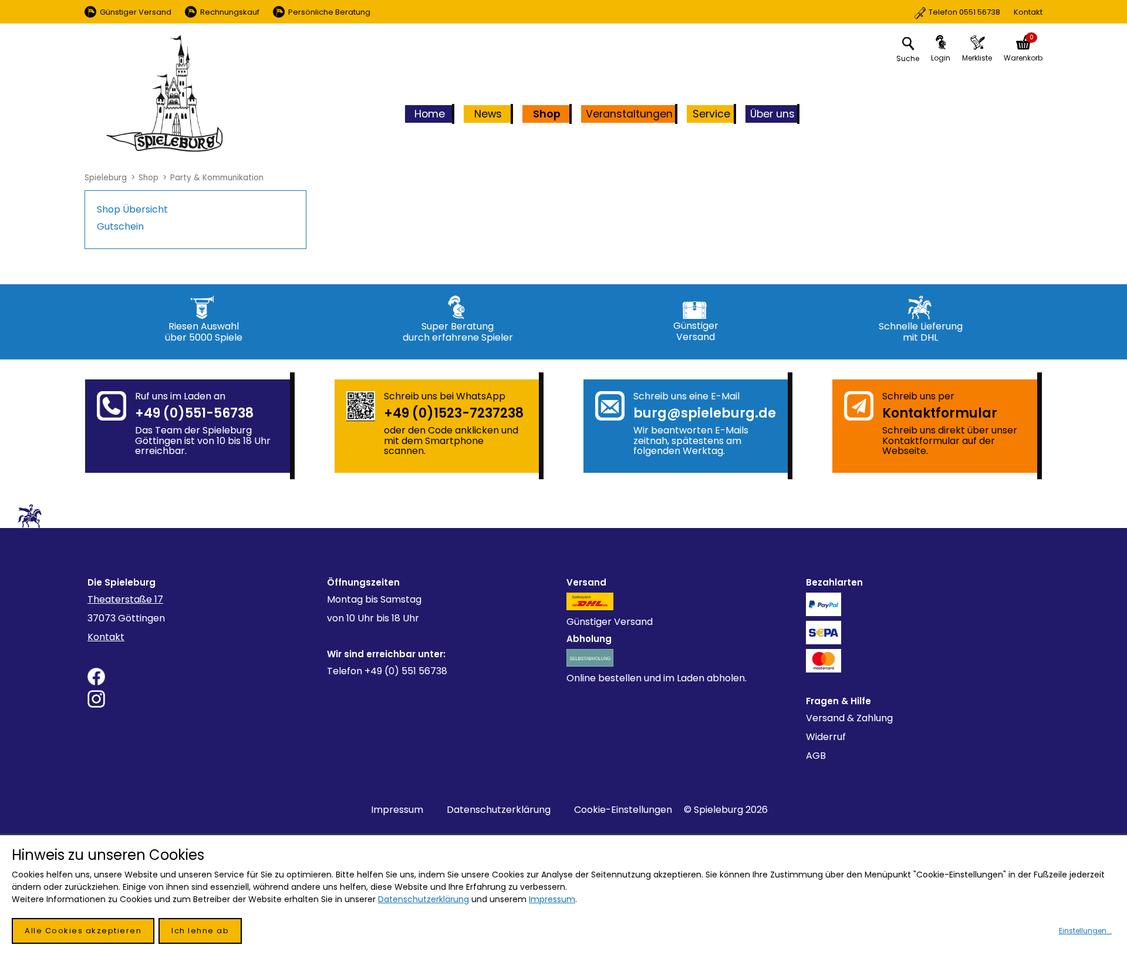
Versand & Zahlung (849, 718)
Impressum (397, 809)
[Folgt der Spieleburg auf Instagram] (204, 699)
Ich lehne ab (200, 930)
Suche (907, 58)
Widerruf (826, 737)
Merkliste (977, 58)
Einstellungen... (1085, 931)
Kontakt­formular (939, 413)
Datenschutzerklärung (499, 809)
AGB (816, 755)
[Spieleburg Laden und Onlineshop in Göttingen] (165, 94)
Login (940, 58)
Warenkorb (1023, 58)
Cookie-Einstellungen (623, 809)
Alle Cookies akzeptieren (83, 930)
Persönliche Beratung (329, 12)
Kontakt (985, 12)
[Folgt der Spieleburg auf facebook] (204, 676)
